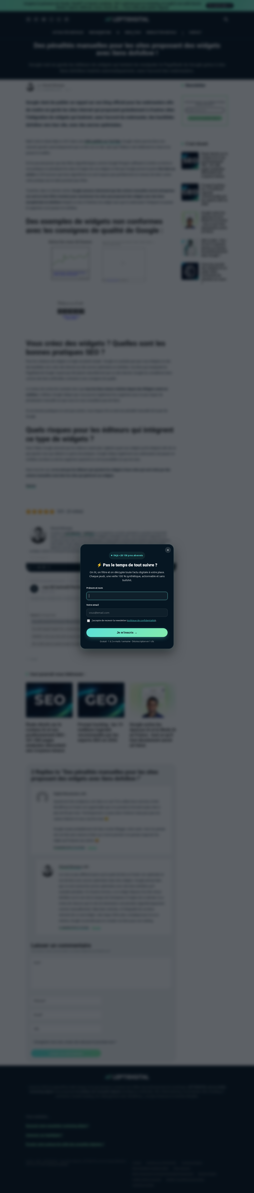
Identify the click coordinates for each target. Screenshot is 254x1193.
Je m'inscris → (127, 632)
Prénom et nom (94, 587)
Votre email (92, 604)
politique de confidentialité (141, 620)
